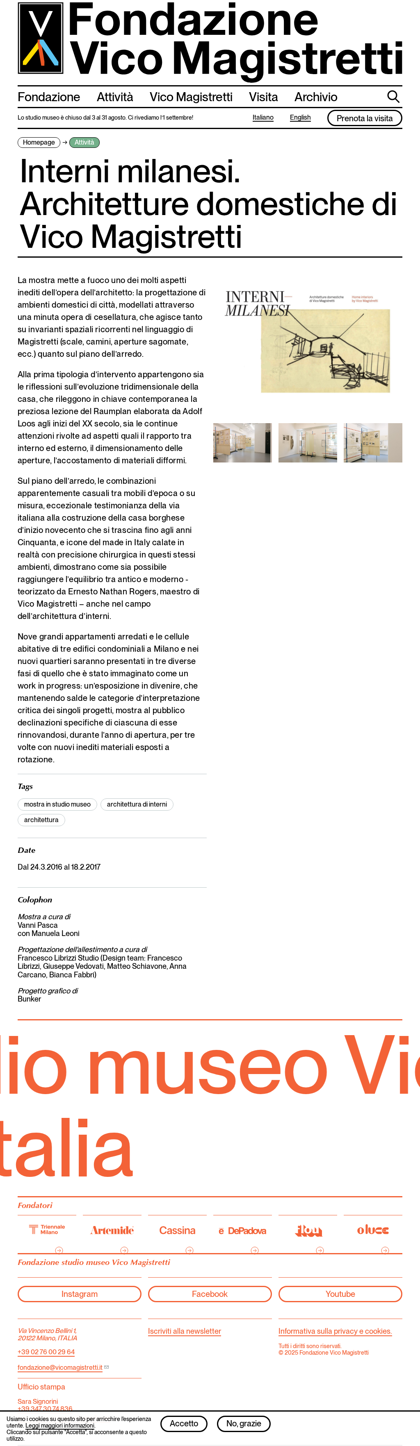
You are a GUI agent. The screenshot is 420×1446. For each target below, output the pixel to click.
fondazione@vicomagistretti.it (60, 1367)
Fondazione (49, 96)
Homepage (39, 142)
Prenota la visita (365, 118)
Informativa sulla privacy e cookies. (335, 1331)
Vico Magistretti (191, 96)
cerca (394, 96)
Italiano (263, 117)
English (300, 117)
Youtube (340, 1294)
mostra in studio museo (57, 804)
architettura (41, 820)
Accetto (184, 1423)
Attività (115, 96)
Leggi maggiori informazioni (59, 1425)
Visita (263, 96)
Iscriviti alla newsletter (184, 1331)
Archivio (316, 96)
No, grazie (243, 1423)
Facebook (210, 1294)
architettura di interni (137, 804)
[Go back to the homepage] (210, 42)
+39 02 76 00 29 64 (46, 1352)
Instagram (80, 1294)
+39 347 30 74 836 (45, 1409)
